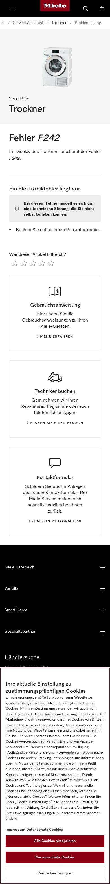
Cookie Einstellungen (55, 873)
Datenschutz (37, 830)
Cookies (56, 830)
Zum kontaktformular (57, 521)
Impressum (15, 830)
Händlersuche (22, 657)
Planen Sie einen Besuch (56, 423)
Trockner (59, 23)
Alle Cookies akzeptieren (55, 841)
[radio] (14, 262)
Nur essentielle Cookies (55, 857)
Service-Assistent (28, 23)
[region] (55, 775)
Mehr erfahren (56, 336)
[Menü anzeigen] (12, 8)
